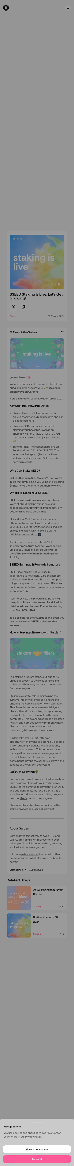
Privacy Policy (33, 1136)
